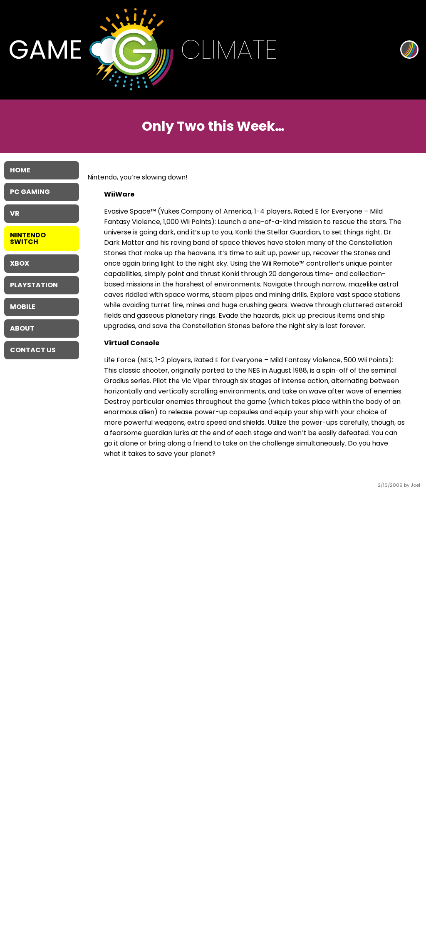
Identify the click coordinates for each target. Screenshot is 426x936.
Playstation (34, 285)
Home (20, 170)
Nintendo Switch (28, 238)
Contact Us (33, 350)
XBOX (19, 263)
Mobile (22, 306)
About (22, 328)
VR (15, 213)
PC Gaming (30, 192)
